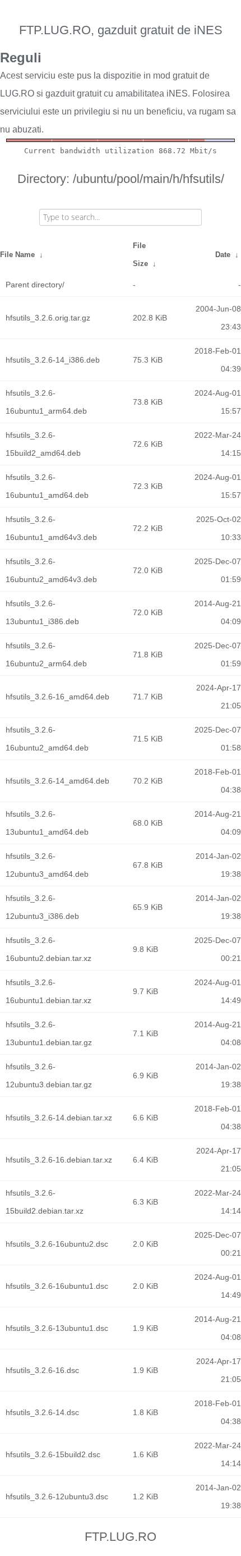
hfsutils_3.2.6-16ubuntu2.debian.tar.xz (48, 949)
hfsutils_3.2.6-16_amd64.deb (57, 696)
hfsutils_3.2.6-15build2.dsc (53, 1454)
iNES (177, 93)
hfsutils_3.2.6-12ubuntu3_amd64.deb (47, 865)
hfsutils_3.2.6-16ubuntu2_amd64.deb (47, 738)
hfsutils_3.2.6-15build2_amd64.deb (43, 444)
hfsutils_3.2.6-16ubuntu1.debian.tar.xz (48, 991)
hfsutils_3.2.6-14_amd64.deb (57, 780)
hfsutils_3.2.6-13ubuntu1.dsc (57, 1328)
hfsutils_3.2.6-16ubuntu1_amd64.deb (47, 486)
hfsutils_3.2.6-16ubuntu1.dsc (57, 1286)
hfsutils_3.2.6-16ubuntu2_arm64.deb (46, 654)
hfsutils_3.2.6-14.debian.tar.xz (59, 1117)
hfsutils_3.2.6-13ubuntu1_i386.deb (42, 612)
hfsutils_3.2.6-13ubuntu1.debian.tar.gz (49, 1033)
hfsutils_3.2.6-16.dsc (42, 1370)
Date (222, 254)
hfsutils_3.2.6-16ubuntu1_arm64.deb (46, 401)
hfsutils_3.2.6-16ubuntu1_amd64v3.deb (51, 528)
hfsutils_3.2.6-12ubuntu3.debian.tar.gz (49, 1075)
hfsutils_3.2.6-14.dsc (42, 1412)
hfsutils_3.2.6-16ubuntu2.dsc (57, 1243)
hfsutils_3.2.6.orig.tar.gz (48, 317)
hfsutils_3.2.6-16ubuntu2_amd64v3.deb (51, 570)
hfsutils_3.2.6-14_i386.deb (53, 359)
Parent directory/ (35, 284)
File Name (17, 254)
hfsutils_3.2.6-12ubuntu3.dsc (57, 1496)
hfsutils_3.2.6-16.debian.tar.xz (59, 1159)
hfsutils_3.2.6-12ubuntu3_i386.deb (42, 907)
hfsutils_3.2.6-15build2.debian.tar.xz (45, 1201)
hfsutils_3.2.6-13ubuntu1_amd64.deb (47, 822)
